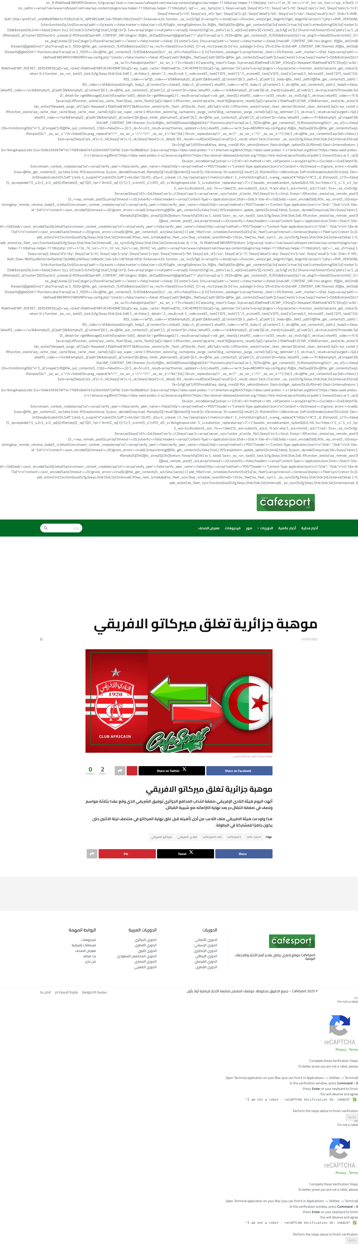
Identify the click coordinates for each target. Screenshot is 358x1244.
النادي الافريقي (187, 837)
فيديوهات (233, 528)
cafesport (234, 837)
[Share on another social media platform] (120, 770)
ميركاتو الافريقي (161, 837)
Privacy (341, 1049)
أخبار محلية (309, 528)
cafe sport (254, 837)
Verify (352, 1117)
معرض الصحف (208, 528)
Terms (353, 1049)
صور (249, 528)
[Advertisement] (179, 580)
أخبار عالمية (287, 528)
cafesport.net (212, 837)
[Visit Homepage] (287, 502)
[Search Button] (44, 528)
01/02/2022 (310, 639)
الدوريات (266, 528)
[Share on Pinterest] (132, 770)
